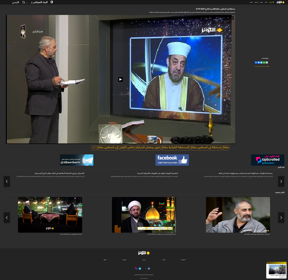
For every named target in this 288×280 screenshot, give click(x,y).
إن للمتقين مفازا (108, 147)
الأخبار (266, 2)
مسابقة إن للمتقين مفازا (206, 147)
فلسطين (256, 2)
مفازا (226, 147)
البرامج (261, 2)
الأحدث (163, 259)
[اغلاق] (267, 264)
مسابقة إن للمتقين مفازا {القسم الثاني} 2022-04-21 (215, 9)
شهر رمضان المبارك (148, 147)
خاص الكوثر (127, 147)
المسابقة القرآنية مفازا (175, 147)
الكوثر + (251, 2)
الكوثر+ (105, 259)
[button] (120, 79)
